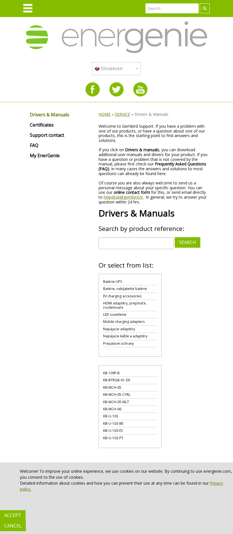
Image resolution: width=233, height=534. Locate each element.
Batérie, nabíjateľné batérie (125, 288)
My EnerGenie (45, 156)
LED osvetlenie (114, 314)
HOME (105, 114)
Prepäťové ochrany (118, 343)
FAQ (34, 145)
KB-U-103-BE (113, 423)
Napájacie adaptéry (119, 329)
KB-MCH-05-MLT (116, 402)
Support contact (47, 135)
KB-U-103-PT (113, 438)
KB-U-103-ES (113, 430)
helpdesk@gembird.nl (124, 197)
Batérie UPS (112, 281)
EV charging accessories (122, 296)
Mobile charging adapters (124, 321)
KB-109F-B (111, 373)
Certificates (42, 125)
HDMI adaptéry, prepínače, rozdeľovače (125, 305)
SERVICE (122, 114)
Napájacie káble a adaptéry (125, 336)
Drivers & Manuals (49, 115)
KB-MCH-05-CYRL (116, 394)
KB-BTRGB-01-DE (116, 380)
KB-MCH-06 (112, 409)
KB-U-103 (110, 416)
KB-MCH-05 (112, 387)
